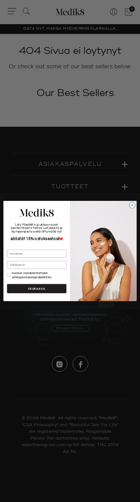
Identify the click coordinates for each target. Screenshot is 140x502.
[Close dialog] (132, 205)
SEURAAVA (36, 288)
